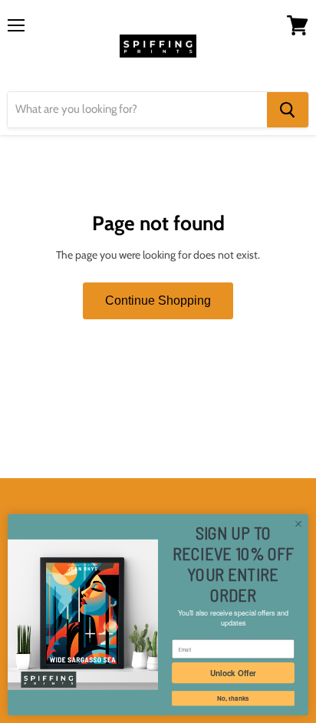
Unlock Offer (233, 672)
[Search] (287, 109)
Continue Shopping (158, 300)
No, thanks (233, 698)
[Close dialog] (298, 524)
